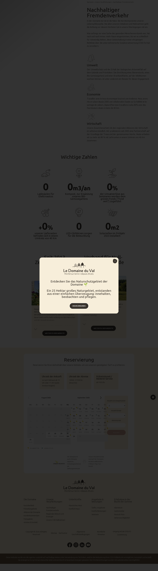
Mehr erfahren (79, 306)
